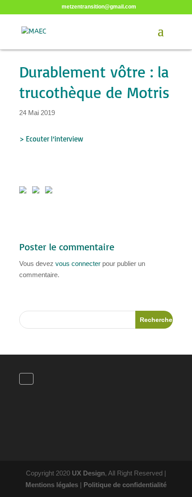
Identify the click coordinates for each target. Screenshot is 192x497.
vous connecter (77, 263)
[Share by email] (50, 191)
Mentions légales (51, 484)
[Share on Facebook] (24, 191)
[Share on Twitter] (37, 191)
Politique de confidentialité (125, 484)
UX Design (88, 473)
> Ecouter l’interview (51, 138)
